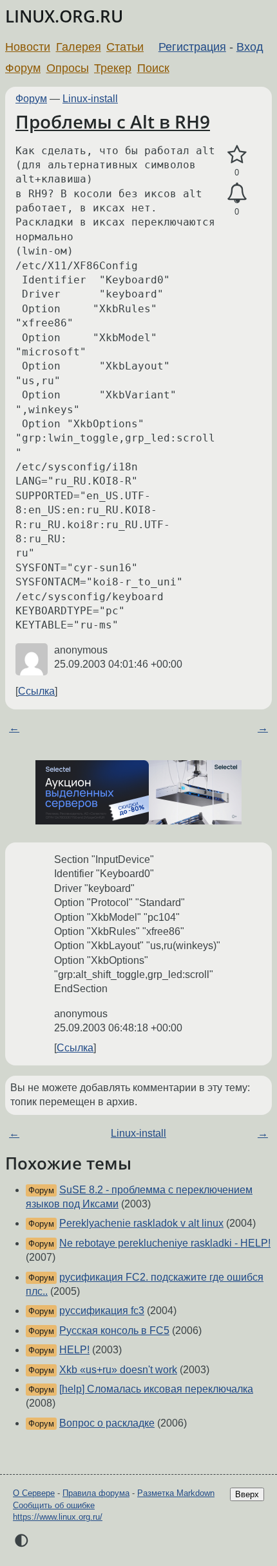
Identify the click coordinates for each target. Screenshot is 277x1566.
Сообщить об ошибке (54, 1505)
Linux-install (90, 98)
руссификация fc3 (101, 1310)
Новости (27, 46)
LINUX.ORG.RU (64, 16)
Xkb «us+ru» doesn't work (118, 1369)
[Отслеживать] (236, 193)
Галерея (78, 46)
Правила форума (95, 1493)
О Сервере (34, 1493)
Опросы (67, 68)
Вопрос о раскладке (107, 1423)
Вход (249, 46)
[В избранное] (236, 154)
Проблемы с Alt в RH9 (112, 121)
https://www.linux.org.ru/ (57, 1517)
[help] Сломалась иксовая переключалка (156, 1389)
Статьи (125, 46)
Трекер (112, 68)
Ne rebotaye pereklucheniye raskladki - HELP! (165, 1243)
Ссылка (36, 691)
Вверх (247, 1494)
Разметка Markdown (176, 1493)
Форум (23, 68)
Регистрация (192, 46)
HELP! (74, 1349)
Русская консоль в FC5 (114, 1330)
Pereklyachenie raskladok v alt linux (141, 1223)
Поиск (153, 68)
